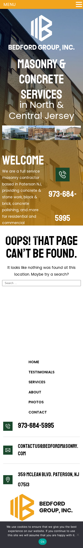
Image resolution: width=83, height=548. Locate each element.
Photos (36, 402)
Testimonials (41, 372)
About (35, 392)
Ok (42, 541)
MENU (9, 4)
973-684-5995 (36, 425)
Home (34, 361)
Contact (38, 412)
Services (37, 382)
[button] (79, 4)
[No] (78, 535)
